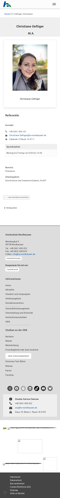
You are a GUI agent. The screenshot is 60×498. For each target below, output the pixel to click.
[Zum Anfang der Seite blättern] (51, 489)
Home (7, 14)
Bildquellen (11, 207)
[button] (54, 4)
